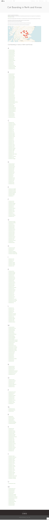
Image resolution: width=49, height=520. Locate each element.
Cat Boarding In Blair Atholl (12, 98)
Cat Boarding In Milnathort (12, 342)
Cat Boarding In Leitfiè (11, 310)
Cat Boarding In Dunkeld (11, 182)
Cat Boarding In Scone (11, 429)
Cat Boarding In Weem (11, 493)
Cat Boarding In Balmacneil (12, 85)
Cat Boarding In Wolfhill (11, 502)
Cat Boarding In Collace (11, 142)
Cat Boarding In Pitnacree (11, 397)
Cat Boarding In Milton (11, 343)
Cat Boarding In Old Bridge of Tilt (12, 384)
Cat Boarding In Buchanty (11, 113)
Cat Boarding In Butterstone (12, 117)
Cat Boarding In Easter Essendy (12, 191)
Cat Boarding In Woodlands (12, 503)
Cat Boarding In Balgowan (12, 78)
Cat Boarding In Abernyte (11, 54)
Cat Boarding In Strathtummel (12, 447)
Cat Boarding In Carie (11, 128)
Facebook (23, 514)
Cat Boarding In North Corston (12, 373)
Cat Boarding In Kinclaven (11, 281)
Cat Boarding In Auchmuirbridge (12, 66)
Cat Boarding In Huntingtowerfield (13, 252)
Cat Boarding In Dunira (11, 181)
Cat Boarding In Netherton (12, 366)
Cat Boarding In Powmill (11, 401)
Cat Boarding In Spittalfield (12, 435)
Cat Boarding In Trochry (11, 471)
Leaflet (32, 41)
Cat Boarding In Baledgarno (12, 77)
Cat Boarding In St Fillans (11, 440)
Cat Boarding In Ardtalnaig (12, 65)
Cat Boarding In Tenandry (11, 459)
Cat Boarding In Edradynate (12, 193)
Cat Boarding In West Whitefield (12, 501)
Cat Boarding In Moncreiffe (12, 351)
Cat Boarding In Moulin (11, 355)
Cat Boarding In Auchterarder (12, 68)
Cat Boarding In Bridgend (11, 106)
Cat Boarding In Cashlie (11, 131)
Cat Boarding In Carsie (11, 130)
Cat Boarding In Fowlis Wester (12, 215)
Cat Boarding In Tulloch (11, 474)
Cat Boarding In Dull (11, 176)
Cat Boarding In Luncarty (11, 320)
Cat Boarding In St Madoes (12, 441)
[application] (24, 34)
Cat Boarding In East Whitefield (12, 192)
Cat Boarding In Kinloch (11, 286)
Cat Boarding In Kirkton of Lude (12, 301)
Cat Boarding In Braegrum (12, 105)
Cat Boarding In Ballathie (11, 79)
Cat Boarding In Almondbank (12, 60)
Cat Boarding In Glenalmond (12, 229)
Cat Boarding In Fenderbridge (12, 203)
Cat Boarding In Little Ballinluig (12, 313)
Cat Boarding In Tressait (11, 467)
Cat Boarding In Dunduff (11, 180)
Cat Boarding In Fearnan (11, 202)
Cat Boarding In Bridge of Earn (12, 110)
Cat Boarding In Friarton (11, 216)
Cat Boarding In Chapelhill (12, 135)
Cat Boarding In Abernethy (12, 53)
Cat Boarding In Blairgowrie (12, 100)
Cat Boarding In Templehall (12, 458)
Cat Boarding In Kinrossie (11, 294)
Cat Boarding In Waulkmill (12, 492)
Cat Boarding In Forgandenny (12, 208)
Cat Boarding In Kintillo (11, 295)
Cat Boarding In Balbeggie (12, 76)
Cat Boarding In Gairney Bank (12, 221)
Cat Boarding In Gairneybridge (12, 222)
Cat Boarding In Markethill (12, 329)
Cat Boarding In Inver (11, 261)
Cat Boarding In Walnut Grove (12, 488)
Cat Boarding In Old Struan (12, 386)
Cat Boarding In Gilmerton (12, 228)
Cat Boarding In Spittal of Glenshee (13, 436)
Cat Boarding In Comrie (11, 143)
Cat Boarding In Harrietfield (12, 247)
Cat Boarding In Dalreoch (11, 168)
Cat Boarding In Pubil (11, 403)
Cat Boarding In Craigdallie (12, 149)
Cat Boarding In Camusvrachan (12, 124)
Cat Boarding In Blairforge (12, 99)
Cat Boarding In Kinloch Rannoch (12, 287)
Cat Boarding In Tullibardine (12, 472)
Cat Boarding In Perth (11, 394)
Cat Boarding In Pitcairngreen (12, 395)
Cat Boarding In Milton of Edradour (13, 349)
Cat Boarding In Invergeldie (12, 263)
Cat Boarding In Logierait (11, 317)
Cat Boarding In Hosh (11, 250)
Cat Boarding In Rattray (11, 417)
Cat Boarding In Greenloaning (12, 240)
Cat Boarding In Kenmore (11, 274)
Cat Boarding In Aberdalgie (12, 51)
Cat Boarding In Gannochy (11, 226)
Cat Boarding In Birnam (11, 93)
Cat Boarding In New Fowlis (12, 368)
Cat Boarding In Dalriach (11, 169)
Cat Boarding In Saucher (11, 428)
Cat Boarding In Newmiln (11, 369)
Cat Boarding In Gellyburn (11, 227)
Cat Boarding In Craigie (11, 151)
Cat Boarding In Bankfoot (11, 91)
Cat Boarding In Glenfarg (11, 234)
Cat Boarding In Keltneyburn (12, 272)
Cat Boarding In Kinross (11, 293)
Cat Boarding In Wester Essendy (12, 495)
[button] (26, 31)
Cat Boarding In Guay (11, 241)
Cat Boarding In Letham (11, 311)
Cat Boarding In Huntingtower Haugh (13, 253)
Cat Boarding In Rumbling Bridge (12, 422)
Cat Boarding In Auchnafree (12, 67)
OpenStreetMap (35, 41)
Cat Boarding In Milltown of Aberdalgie (13, 341)
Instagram (26, 514)
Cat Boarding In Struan (11, 450)
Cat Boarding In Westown (11, 499)
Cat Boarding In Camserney (12, 123)
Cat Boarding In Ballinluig (11, 83)
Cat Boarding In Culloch (11, 157)
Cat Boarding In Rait (11, 416)
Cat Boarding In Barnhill (11, 92)
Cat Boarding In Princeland (12, 402)
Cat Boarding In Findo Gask (12, 204)
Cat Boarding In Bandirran (11, 90)
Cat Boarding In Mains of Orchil (12, 328)
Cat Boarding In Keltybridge (12, 273)
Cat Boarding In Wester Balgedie (12, 494)
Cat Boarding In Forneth (11, 209)
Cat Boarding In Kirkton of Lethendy (13, 300)
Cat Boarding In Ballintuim (12, 84)
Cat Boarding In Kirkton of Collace (12, 299)
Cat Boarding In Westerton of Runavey (13, 496)
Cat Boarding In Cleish (11, 138)
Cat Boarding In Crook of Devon (12, 156)
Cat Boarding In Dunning (11, 183)
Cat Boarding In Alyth (11, 61)
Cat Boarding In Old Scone (11, 385)
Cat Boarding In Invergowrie (12, 264)
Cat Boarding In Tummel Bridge (12, 478)
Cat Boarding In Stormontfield (12, 443)
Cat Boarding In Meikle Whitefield (12, 334)
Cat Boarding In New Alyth (12, 367)
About (27, 517)
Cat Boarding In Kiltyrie (11, 280)
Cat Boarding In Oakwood (11, 379)
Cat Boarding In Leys (11, 312)
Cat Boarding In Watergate (12, 489)
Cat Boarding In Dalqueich (11, 167)
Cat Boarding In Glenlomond (12, 236)
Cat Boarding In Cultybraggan (12, 158)
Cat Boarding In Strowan (11, 449)
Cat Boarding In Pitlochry (11, 396)
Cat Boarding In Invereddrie (12, 262)
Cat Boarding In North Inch (12, 374)
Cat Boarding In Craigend (11, 150)
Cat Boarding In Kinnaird (11, 288)
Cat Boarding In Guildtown (12, 242)
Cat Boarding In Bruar (11, 112)
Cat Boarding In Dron (11, 174)
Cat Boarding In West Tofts (12, 500)
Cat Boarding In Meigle (11, 331)
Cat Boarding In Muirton (11, 356)
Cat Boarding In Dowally (11, 173)
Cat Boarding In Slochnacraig (12, 434)
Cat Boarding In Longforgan (12, 318)
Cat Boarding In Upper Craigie (12, 483)
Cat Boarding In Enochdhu (11, 194)
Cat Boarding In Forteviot (11, 210)
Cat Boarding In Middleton (12, 338)
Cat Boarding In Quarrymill (12, 408)
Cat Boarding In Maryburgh (12, 330)
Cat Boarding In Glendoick (11, 233)
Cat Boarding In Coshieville (12, 145)
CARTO (40, 41)
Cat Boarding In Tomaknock (12, 465)
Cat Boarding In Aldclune (11, 59)
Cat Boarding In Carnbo (11, 129)
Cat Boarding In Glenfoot (11, 235)
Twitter (24, 514)
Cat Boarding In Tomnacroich (12, 466)
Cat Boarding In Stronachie (12, 448)
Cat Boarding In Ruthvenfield (12, 423)
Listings (29, 517)
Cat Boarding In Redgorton (12, 418)
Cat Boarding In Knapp (11, 302)
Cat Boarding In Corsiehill (11, 144)
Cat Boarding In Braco (11, 104)
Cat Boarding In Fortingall (12, 211)
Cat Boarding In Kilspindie (11, 279)
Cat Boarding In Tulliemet (11, 473)
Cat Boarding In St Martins (12, 442)
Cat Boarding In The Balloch (12, 460)
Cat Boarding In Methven (11, 335)
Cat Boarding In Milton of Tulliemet (13, 350)
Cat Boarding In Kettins (11, 275)
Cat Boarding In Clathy (11, 137)
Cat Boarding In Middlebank (12, 336)
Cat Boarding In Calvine (11, 122)
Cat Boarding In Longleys (11, 319)
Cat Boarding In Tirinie (11, 464)
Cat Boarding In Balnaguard (12, 86)
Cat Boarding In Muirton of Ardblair (13, 358)
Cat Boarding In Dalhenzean (12, 166)
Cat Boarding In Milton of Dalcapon (13, 348)
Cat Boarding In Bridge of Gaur (12, 111)
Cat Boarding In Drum (11, 175)
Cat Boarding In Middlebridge (12, 337)
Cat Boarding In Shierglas (11, 433)
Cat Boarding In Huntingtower (12, 251)
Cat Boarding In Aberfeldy (11, 52)
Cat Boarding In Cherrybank (12, 136)
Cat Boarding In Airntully (11, 58)
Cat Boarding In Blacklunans (12, 97)
